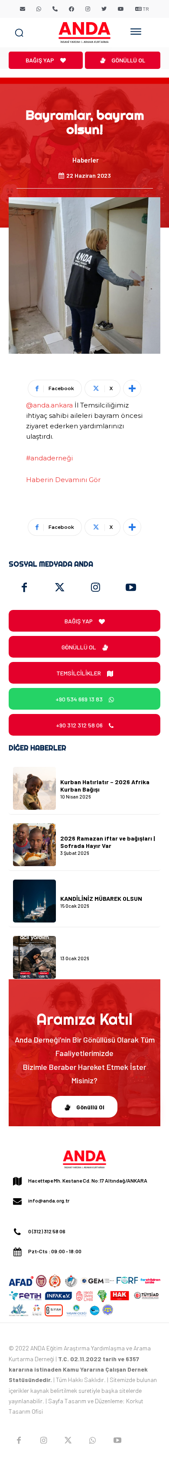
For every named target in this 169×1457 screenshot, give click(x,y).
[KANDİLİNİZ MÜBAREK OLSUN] (34, 901)
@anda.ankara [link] (49, 405)
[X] (68, 1441)
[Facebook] (24, 587)
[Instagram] (95, 587)
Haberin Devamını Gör (63, 480)
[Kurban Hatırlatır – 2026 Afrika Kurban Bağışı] (34, 788)
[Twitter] (59, 587)
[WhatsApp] (92, 1441)
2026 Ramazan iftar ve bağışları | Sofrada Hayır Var (107, 841)
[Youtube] (130, 587)
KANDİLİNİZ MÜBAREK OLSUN (101, 898)
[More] (132, 388)
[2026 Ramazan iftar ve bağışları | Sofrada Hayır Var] (34, 844)
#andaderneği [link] (49, 458)
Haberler (85, 160)
